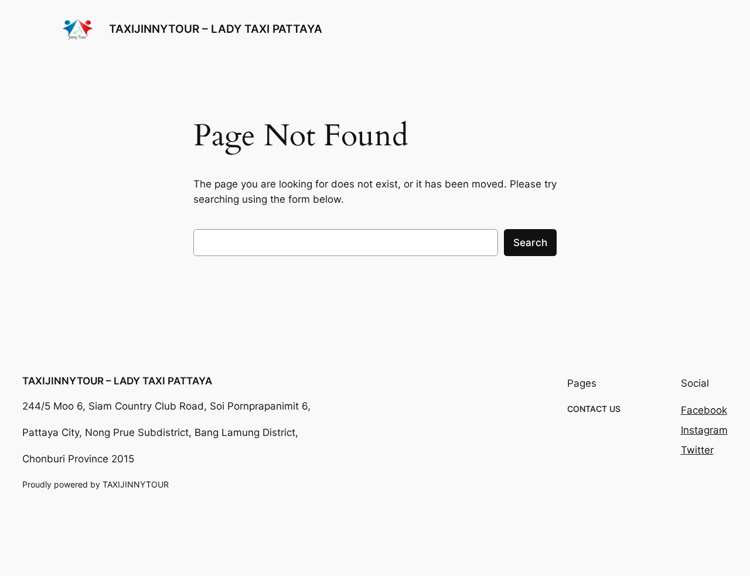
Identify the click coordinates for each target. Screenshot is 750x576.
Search (530, 242)
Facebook (704, 410)
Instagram (704, 430)
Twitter (697, 450)
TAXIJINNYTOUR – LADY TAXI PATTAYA (215, 29)
